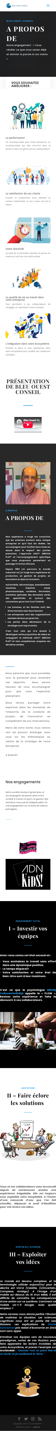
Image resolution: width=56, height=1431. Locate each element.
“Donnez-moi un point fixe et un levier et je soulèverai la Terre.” (28, 1352)
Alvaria (36, 1427)
